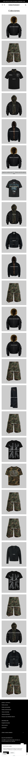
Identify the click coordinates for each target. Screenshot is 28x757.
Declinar (12, 752)
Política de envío (5, 704)
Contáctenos (4, 727)
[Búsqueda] (4, 5)
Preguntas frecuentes (6, 722)
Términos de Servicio (6, 714)
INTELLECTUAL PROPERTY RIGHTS (8, 716)
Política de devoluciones (6, 709)
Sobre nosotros (5, 725)
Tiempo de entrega (5, 712)
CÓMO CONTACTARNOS (7, 732)
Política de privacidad (6, 707)
